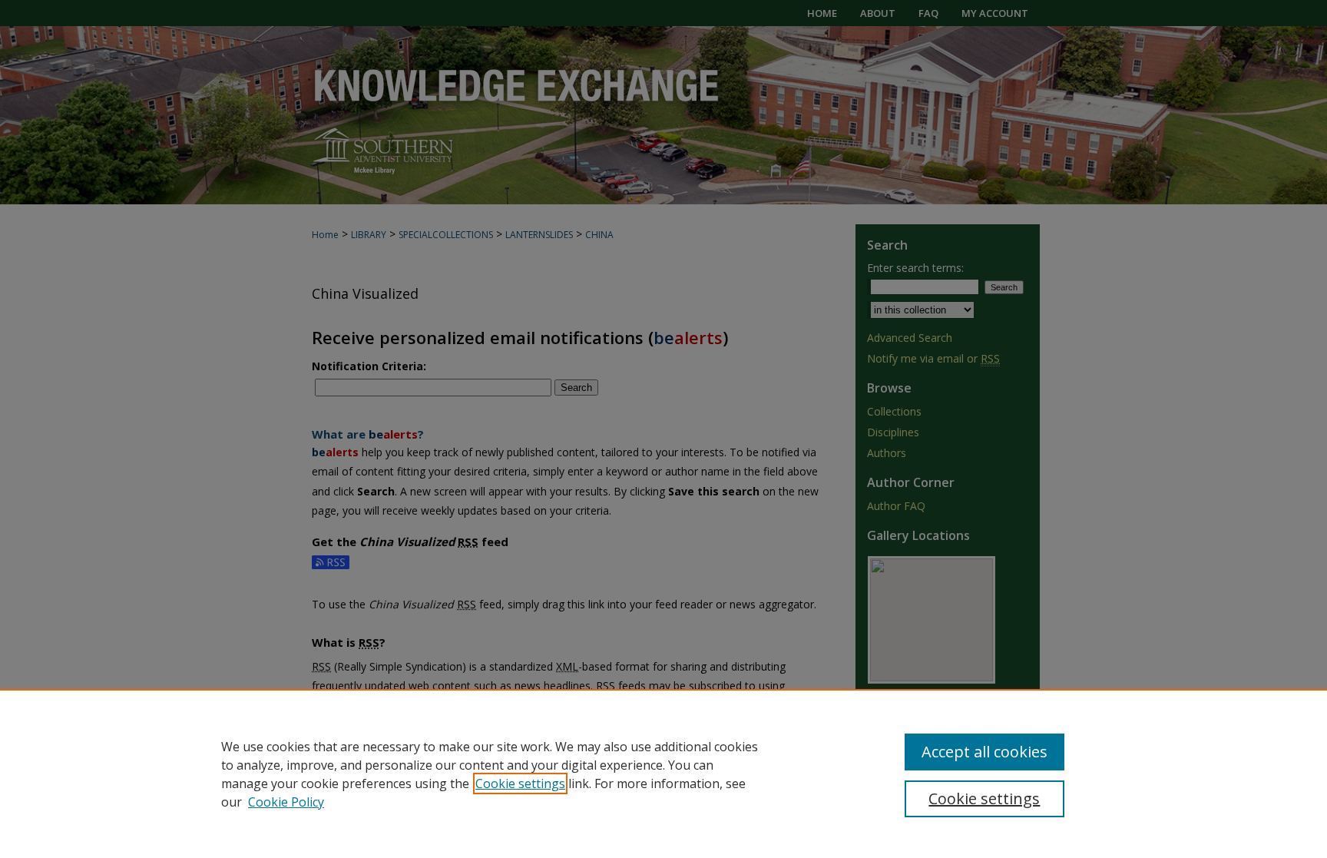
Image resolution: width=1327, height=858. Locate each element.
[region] (663, 773)
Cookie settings (520, 783)
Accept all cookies (984, 751)
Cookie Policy (286, 801)
